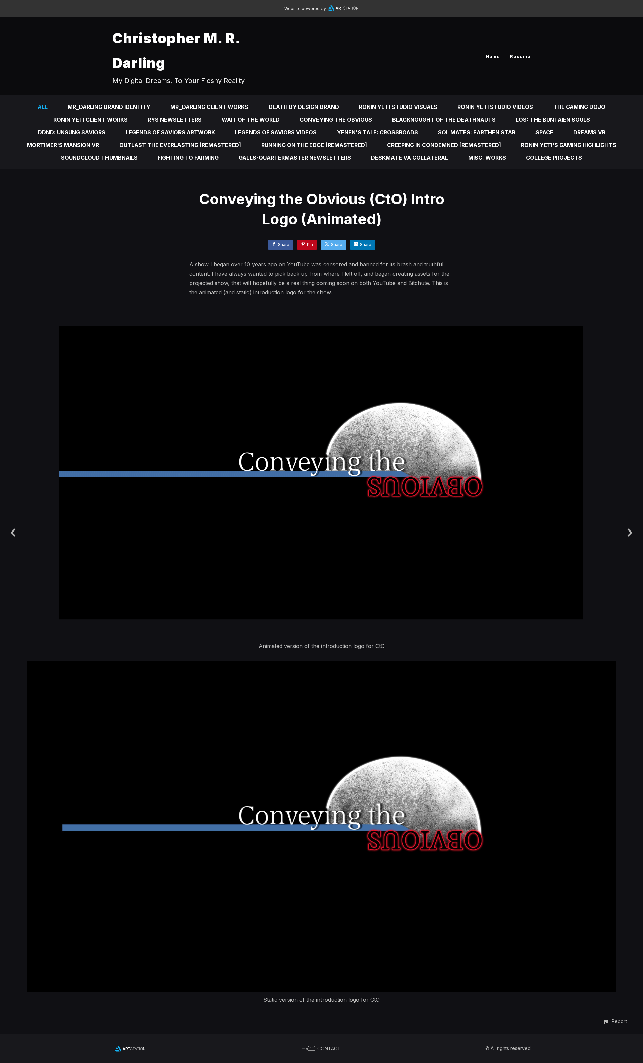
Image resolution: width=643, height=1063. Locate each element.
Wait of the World (251, 119)
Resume (520, 56)
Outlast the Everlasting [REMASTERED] (180, 145)
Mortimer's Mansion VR (63, 145)
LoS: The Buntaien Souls (553, 119)
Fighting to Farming (188, 157)
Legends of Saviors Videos (276, 132)
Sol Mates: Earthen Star (476, 132)
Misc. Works (487, 157)
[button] (615, 1021)
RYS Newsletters (175, 119)
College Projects (554, 157)
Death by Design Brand (304, 106)
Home (493, 56)
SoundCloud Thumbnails (99, 157)
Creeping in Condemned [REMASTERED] (444, 145)
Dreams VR (589, 132)
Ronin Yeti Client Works (90, 119)
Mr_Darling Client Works (209, 106)
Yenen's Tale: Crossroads (377, 132)
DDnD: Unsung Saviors (71, 132)
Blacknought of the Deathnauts (444, 119)
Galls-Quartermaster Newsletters (295, 157)
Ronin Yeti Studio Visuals (398, 106)
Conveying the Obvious (336, 119)
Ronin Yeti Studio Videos (495, 106)
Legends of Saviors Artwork (170, 132)
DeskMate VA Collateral (409, 157)
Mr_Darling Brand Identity (109, 106)
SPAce (544, 132)
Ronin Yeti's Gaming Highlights (568, 145)
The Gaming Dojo (579, 106)
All (43, 106)
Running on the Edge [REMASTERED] (314, 145)
